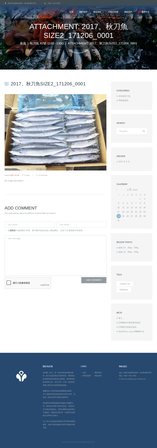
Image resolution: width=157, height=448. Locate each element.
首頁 (23, 43)
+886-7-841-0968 (53, 3)
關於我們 (98, 373)
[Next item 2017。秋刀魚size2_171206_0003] (81, 132)
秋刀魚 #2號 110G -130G (47, 43)
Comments (43, 175)
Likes (27, 175)
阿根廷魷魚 (123, 100)
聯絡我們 (98, 376)
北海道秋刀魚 (124, 96)
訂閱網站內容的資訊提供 (129, 322)
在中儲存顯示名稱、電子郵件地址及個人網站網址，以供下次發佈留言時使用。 (46, 230)
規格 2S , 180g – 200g (128, 247)
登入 (121, 318)
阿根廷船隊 (86, 376)
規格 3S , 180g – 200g (128, 252)
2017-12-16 (14, 175)
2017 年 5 (124, 161)
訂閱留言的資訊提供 (127, 327)
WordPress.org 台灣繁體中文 (131, 331)
